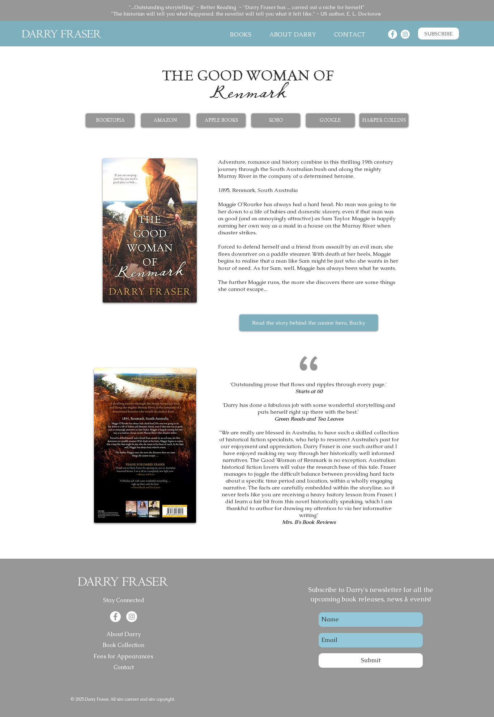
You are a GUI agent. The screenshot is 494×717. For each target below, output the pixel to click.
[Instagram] (405, 34)
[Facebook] (392, 34)
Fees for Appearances (123, 656)
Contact (124, 667)
